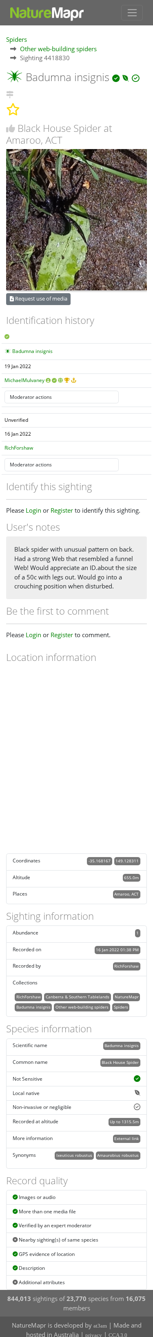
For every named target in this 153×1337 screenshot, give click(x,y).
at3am (100, 1326)
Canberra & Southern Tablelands (77, 997)
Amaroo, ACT (126, 894)
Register (62, 510)
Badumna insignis (32, 351)
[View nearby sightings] (9, 93)
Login (33, 510)
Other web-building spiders (58, 49)
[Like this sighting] (10, 128)
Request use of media (40, 298)
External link (126, 1138)
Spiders (16, 39)
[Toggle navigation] (132, 12)
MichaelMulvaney (24, 380)
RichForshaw (18, 447)
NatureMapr (127, 997)
